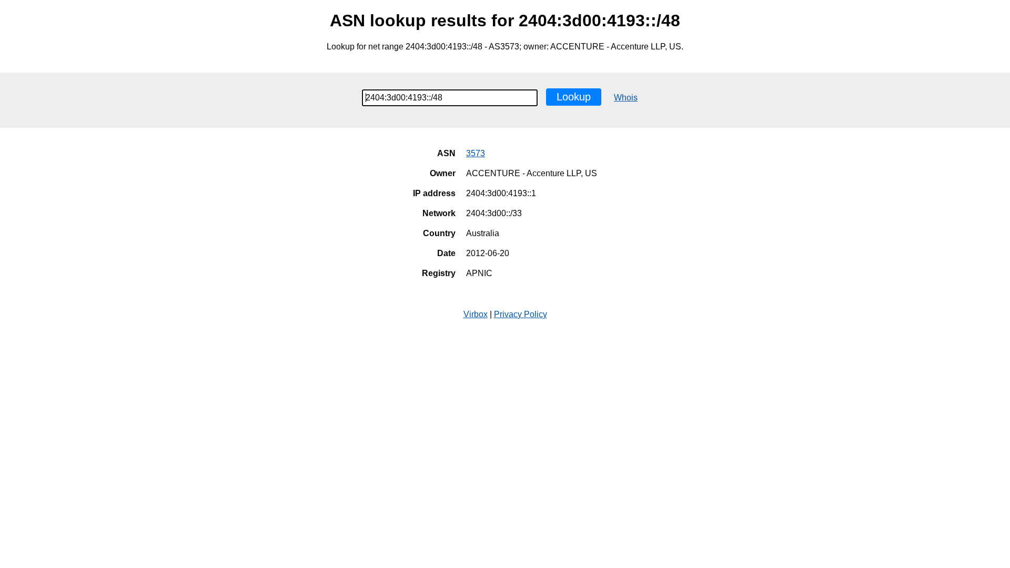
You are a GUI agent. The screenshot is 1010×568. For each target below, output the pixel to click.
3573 (475, 153)
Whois (626, 97)
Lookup (574, 97)
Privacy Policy (520, 314)
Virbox (475, 314)
